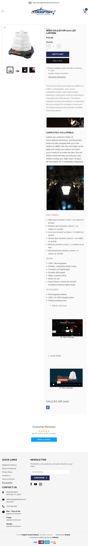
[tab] (65, 308)
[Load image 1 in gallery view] (10, 70)
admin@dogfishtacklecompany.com (46, 3)
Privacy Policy (7, 472)
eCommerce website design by (41, 537)
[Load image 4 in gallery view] (32, 70)
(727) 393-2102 (11, 506)
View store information (56, 77)
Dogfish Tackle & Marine (30, 535)
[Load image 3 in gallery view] (25, 70)
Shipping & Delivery (9, 465)
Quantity (49, 42)
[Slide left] (4, 70)
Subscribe (39, 478)
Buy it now (57, 61)
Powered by (63, 535)
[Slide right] (38, 70)
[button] (2, 11)
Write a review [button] (44, 440)
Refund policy (7, 483)
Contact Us (6, 476)
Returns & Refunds (9, 468)
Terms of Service (8, 479)
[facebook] (48, 409)
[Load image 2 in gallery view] (17, 70)
